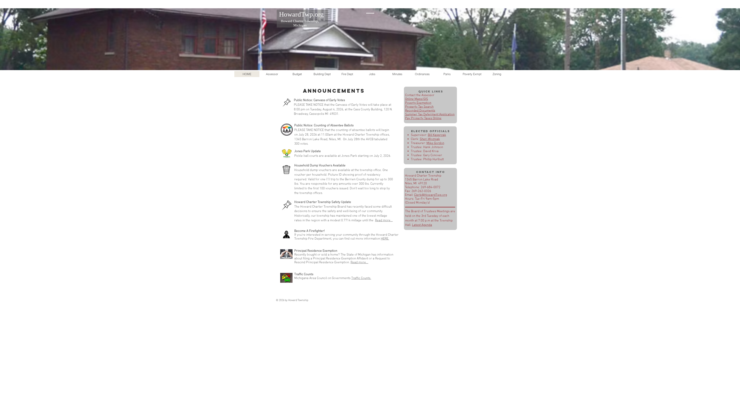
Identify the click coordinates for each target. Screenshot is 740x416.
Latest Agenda (422, 225)
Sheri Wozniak (430, 139)
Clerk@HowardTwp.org (430, 195)
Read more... (384, 220)
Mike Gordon (435, 143)
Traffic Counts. (361, 278)
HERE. (385, 239)
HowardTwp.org (301, 14)
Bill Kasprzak (437, 135)
